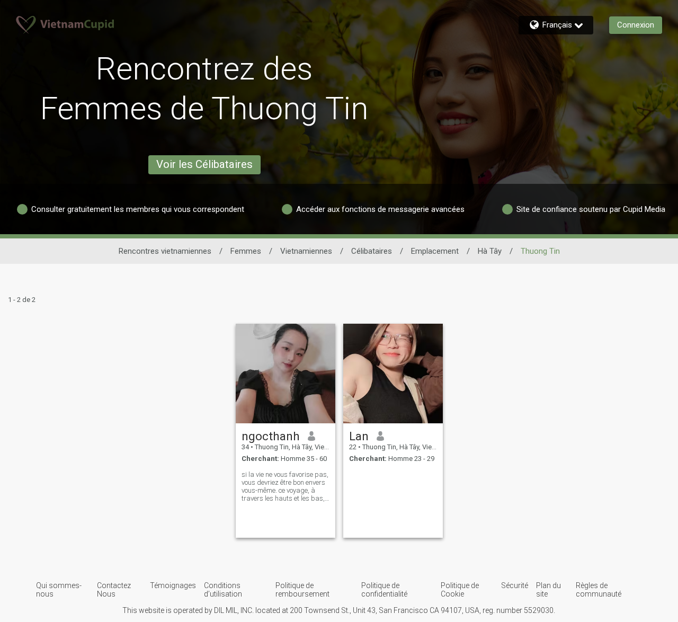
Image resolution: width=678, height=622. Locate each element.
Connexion (635, 25)
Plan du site (548, 589)
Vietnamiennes (306, 251)
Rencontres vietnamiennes (165, 251)
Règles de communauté (598, 589)
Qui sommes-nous (59, 589)
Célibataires (371, 251)
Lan (359, 436)
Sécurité (514, 585)
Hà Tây (490, 251)
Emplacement (435, 251)
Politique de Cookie (460, 589)
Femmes (245, 251)
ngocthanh (271, 436)
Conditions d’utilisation (223, 589)
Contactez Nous (114, 589)
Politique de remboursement (302, 589)
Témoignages (173, 585)
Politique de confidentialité (384, 589)
